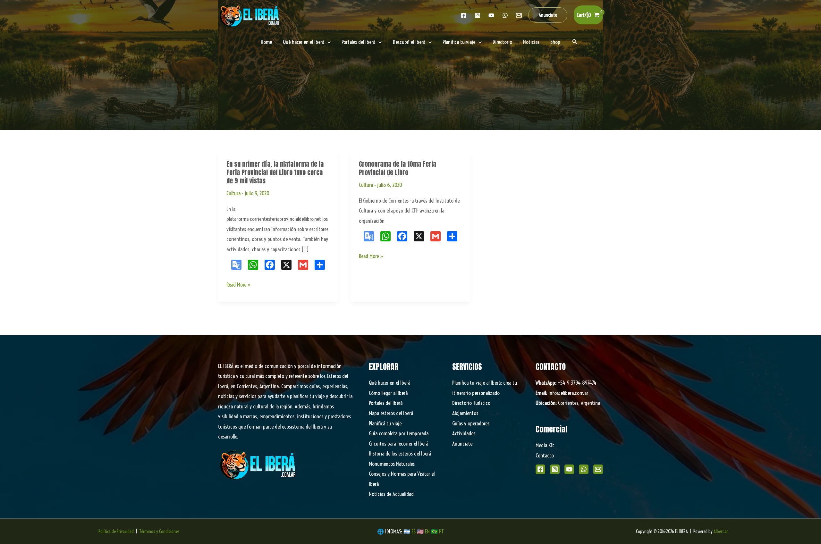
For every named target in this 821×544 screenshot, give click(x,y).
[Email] (598, 469)
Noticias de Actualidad (391, 493)
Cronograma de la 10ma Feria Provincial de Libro (397, 168)
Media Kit (545, 445)
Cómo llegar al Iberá (388, 392)
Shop (555, 41)
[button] (548, 15)
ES (414, 531)
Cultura (233, 193)
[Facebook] (464, 15)
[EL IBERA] (250, 14)
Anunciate (462, 443)
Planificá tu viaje (385, 423)
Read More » (238, 285)
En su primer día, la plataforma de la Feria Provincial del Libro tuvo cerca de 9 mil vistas (275, 172)
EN (427, 531)
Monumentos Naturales (392, 463)
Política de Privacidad (116, 531)
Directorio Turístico (471, 402)
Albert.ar (721, 531)
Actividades (463, 433)
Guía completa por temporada (398, 433)
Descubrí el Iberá (409, 41)
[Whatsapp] (505, 15)
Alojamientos (465, 413)
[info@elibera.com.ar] (519, 15)
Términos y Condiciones (159, 531)
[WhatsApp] (583, 469)
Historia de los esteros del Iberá (400, 453)
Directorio (502, 41)
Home (266, 41)
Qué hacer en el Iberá (303, 41)
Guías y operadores (470, 423)
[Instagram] (477, 15)
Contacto (545, 455)
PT (441, 531)
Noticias (531, 41)
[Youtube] (491, 15)
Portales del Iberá (358, 41)
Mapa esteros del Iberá (391, 413)
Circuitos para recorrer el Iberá (398, 443)
